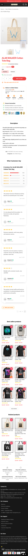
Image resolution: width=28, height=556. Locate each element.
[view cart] (26, 4)
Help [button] (25, 554)
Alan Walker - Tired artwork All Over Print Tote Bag (20, 455)
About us (3, 504)
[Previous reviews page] (17, 311)
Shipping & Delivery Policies (7, 519)
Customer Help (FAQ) (6, 527)
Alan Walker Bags (5, 11)
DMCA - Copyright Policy (6, 510)
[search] (23, 4)
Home (2, 9)
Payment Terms (4, 521)
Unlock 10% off (3, 549)
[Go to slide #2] (18, 52)
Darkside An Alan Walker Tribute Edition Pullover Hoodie (7, 359)
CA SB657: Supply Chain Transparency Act (11, 512)
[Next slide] (25, 30)
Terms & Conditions (5, 506)
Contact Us (3, 525)
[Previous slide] (2, 30)
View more (14, 408)
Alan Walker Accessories (11, 9)
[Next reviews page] (25, 311)
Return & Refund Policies (6, 523)
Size (3, 69)
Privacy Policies (4, 508)
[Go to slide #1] (10, 52)
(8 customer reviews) (13, 64)
